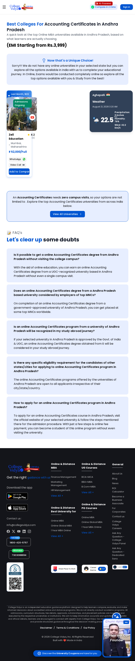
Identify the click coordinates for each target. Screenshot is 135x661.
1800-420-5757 (19, 542)
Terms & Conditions (67, 627)
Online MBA (57, 520)
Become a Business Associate (118, 500)
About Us (117, 473)
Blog (114, 478)
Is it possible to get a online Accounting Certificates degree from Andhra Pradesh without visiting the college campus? (66, 257)
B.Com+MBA (89, 486)
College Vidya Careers (117, 525)
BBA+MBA (87, 482)
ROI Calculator (118, 490)
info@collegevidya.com (21, 525)
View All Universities (65, 214)
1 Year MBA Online (61, 530)
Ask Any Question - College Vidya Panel (119, 538)
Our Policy (89, 627)
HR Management (60, 490)
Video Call (15, 164)
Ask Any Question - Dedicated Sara (118, 553)
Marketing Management (59, 483)
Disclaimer (46, 627)
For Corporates (119, 510)
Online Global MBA (61, 525)
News (115, 483)
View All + (57, 496)
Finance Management (63, 477)
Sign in (126, 6)
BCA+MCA (87, 477)
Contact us (118, 516)
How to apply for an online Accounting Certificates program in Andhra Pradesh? (64, 405)
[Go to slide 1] (19, 128)
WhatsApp (15, 159)
